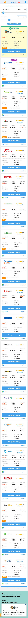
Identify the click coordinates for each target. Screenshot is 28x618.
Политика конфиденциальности (11, 594)
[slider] (3, 13)
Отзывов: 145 (20, 425)
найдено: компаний (14, 23)
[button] (2, 2)
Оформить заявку (14, 51)
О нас (4, 600)
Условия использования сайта (11, 596)
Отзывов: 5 (20, 93)
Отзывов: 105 (20, 319)
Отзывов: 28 (20, 64)
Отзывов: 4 (20, 178)
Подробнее (23, 54)
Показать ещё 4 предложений (15, 587)
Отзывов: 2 (20, 372)
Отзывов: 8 (20, 292)
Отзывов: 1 (20, 33)
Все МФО (14, 2)
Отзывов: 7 (20, 205)
